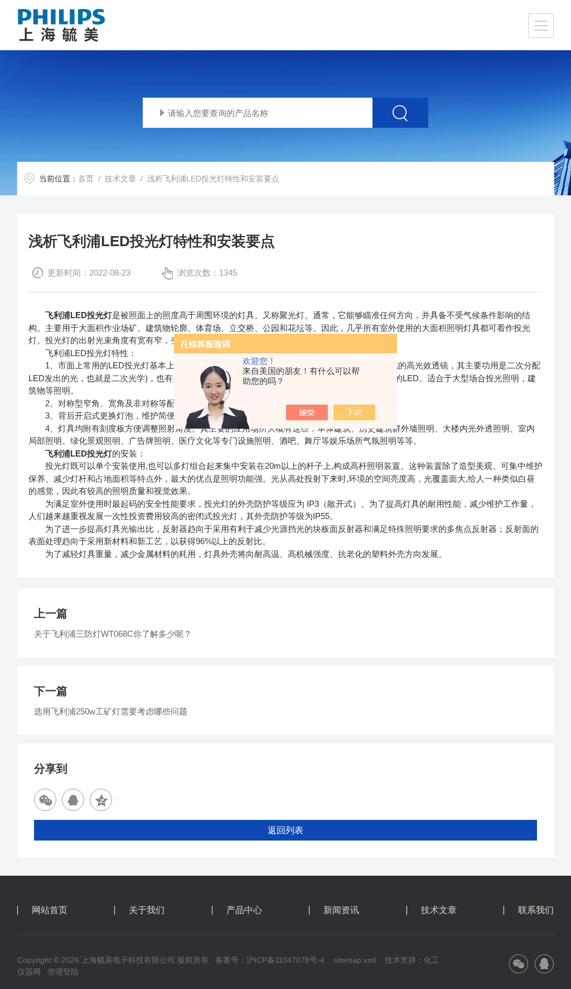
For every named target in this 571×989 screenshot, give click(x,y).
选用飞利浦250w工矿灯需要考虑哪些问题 (110, 711)
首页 (86, 178)
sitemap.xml (354, 960)
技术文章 (120, 178)
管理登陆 (63, 971)
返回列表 (285, 830)
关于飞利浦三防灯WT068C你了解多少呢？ (113, 633)
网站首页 (49, 910)
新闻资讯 (341, 910)
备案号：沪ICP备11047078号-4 (270, 960)
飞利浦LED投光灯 (78, 315)
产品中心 (244, 910)
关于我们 (146, 910)
